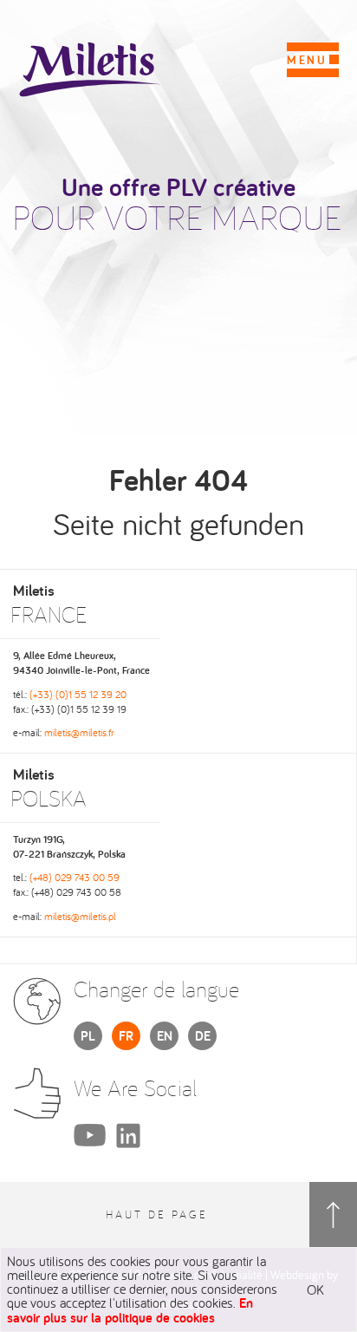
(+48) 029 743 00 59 (74, 877)
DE (203, 1036)
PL (88, 1036)
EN (164, 1036)
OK (315, 1289)
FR (126, 1036)
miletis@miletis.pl (80, 916)
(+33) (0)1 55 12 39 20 (78, 694)
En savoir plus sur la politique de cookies (130, 1310)
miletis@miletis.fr (79, 732)
